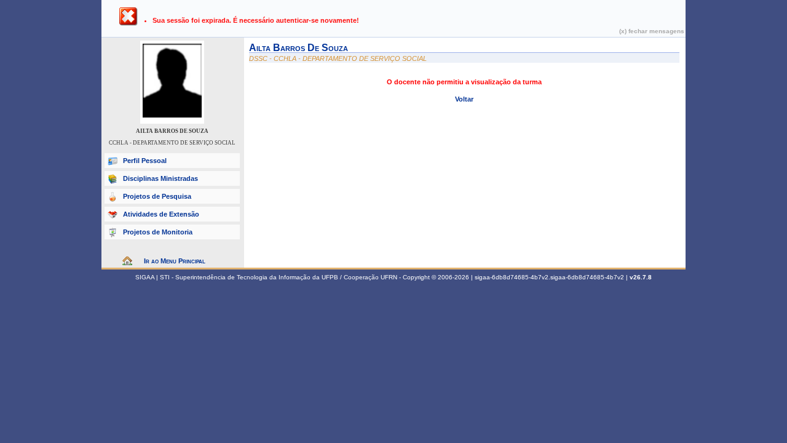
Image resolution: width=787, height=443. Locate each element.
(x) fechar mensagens (651, 31)
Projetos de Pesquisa (157, 196)
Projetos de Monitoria (157, 232)
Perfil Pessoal (145, 160)
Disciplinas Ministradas (160, 178)
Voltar (464, 99)
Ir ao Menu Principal (174, 261)
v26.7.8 (641, 277)
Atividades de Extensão (161, 214)
